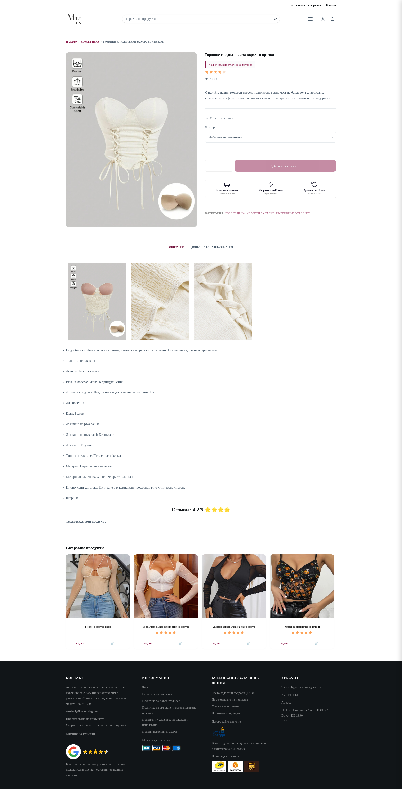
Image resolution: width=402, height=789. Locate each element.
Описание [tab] (176, 247)
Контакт (331, 5)
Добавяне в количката (285, 166)
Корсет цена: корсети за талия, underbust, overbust (267, 213)
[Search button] (275, 19)
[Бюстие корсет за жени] (98, 586)
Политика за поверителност (161, 700)
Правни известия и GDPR (159, 731)
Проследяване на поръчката (85, 718)
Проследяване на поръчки (305, 5)
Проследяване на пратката (230, 699)
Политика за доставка (157, 694)
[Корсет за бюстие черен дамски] (302, 586)
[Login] (323, 19)
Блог (145, 687)
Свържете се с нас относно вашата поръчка (96, 725)
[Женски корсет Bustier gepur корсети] (234, 586)
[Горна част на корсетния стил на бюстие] (166, 586)
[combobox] (198, 19)
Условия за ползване (225, 706)
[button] (219, 119)
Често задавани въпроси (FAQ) (233, 693)
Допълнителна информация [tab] (212, 247)
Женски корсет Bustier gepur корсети (234, 626)
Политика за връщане (226, 713)
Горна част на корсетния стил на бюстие (166, 626)
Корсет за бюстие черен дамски (302, 626)
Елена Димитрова (241, 64)
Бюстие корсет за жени (98, 626)
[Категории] (310, 18)
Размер (210, 127)
